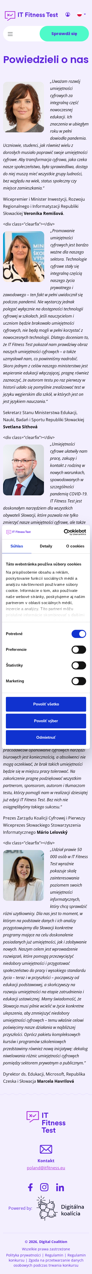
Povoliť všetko (46, 704)
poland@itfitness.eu (46, 1168)
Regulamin (54, 1255)
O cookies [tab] (75, 546)
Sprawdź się (64, 34)
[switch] (79, 650)
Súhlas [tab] (16, 546)
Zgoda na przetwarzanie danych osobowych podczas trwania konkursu (49, 1263)
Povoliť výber (46, 721)
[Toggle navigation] (10, 33)
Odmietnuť (46, 737)
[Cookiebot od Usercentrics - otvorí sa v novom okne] (65, 532)
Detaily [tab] (46, 546)
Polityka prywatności (23, 1255)
